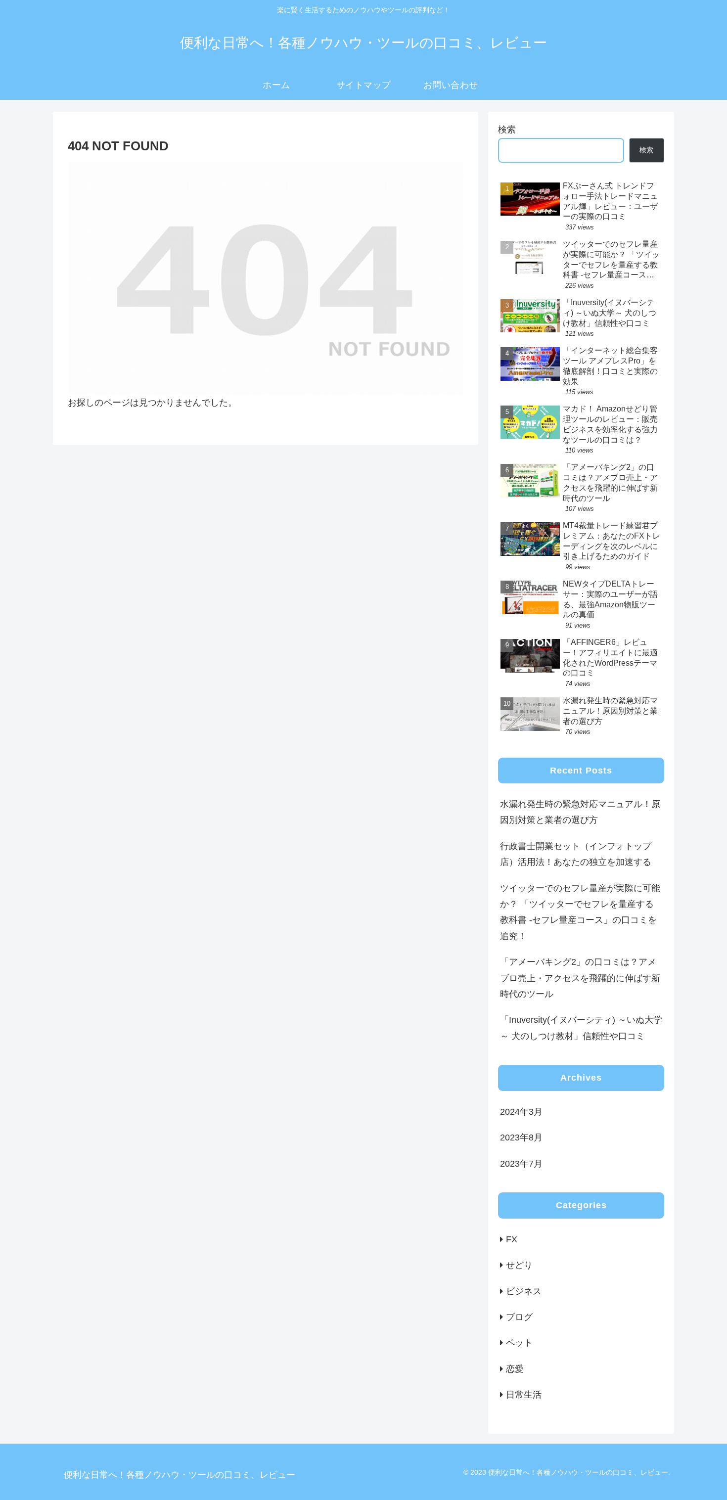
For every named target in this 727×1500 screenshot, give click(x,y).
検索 (507, 130)
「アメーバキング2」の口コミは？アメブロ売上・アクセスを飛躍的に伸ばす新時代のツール (580, 978)
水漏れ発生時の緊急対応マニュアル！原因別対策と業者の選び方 (580, 812)
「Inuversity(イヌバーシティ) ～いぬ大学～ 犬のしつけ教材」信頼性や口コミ (581, 1028)
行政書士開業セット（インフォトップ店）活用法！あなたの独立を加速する (575, 854)
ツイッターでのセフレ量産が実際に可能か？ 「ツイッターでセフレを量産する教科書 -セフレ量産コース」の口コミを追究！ (580, 912)
